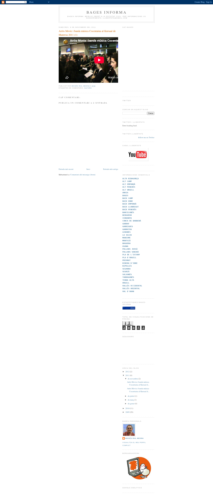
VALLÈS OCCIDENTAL (132, 286)
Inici (88, 169)
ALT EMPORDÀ (128, 184)
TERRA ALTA (128, 280)
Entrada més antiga (110, 169)
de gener (131, 403)
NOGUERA (126, 243)
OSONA (125, 246)
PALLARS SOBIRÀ (130, 252)
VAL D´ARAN (128, 291)
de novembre (133, 378)
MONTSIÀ (126, 241)
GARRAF (125, 224)
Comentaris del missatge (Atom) (82, 174)
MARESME (126, 238)
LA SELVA (127, 235)
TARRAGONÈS (128, 277)
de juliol (131, 396)
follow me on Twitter (146, 137)
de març (131, 399)
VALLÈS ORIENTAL (131, 288)
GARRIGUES (127, 226)
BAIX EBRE (127, 201)
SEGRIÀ (125, 271)
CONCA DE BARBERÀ (131, 221)
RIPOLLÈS (127, 266)
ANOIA (125, 192)
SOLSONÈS (127, 274)
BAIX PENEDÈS (129, 209)
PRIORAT (126, 260)
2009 (127, 412)
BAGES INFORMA (107, 12)
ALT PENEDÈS (128, 187)
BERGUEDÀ (127, 215)
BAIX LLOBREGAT (130, 207)
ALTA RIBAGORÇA (130, 178)
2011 (127, 375)
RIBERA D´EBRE (130, 263)
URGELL (125, 283)
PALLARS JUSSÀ (130, 249)
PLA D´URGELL (129, 257)
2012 (127, 371)
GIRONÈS (126, 232)
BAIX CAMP (127, 198)
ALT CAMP (127, 181)
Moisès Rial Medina (134, 438)
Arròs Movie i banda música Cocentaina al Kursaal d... (138, 383)
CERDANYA (127, 218)
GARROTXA (127, 229)
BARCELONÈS (128, 212)
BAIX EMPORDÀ (129, 204)
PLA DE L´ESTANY (131, 255)
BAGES (125, 195)
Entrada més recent (66, 169)
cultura (88, 88)
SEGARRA (126, 269)
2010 (127, 408)
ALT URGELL (128, 190)
